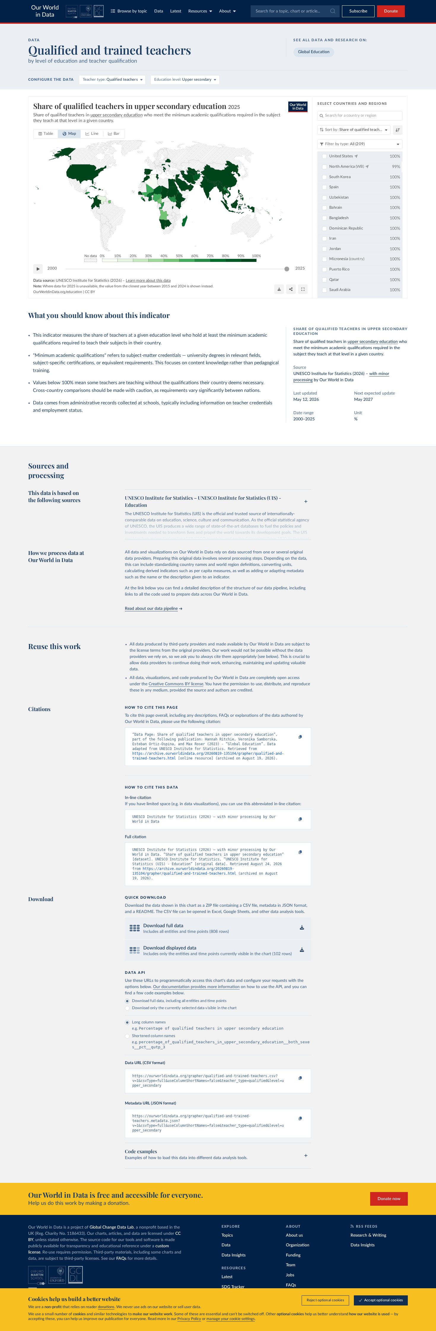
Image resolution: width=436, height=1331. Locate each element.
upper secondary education (373, 342)
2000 (52, 268)
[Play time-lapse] (38, 269)
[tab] (46, 134)
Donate (391, 11)
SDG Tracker (233, 1287)
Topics (227, 1235)
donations (106, 1307)
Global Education (314, 52)
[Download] (279, 289)
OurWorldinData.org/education (57, 292)
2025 (300, 268)
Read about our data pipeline (151, 609)
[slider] (287, 269)
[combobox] (295, 11)
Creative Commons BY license (176, 684)
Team (290, 1265)
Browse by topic (132, 11)
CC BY (90, 292)
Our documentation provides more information (196, 987)
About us (294, 1235)
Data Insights (234, 1255)
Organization (297, 1245)
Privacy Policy (189, 1319)
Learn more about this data (148, 281)
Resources (197, 11)
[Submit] (332, 11)
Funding (293, 1255)
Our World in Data (45, 11)
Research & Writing (368, 1235)
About (225, 11)
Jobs (290, 1275)
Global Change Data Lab (112, 1227)
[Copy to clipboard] (294, 737)
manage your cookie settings (230, 1319)
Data (158, 11)
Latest (175, 11)
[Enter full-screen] (303, 289)
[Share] (291, 289)
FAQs (121, 1258)
